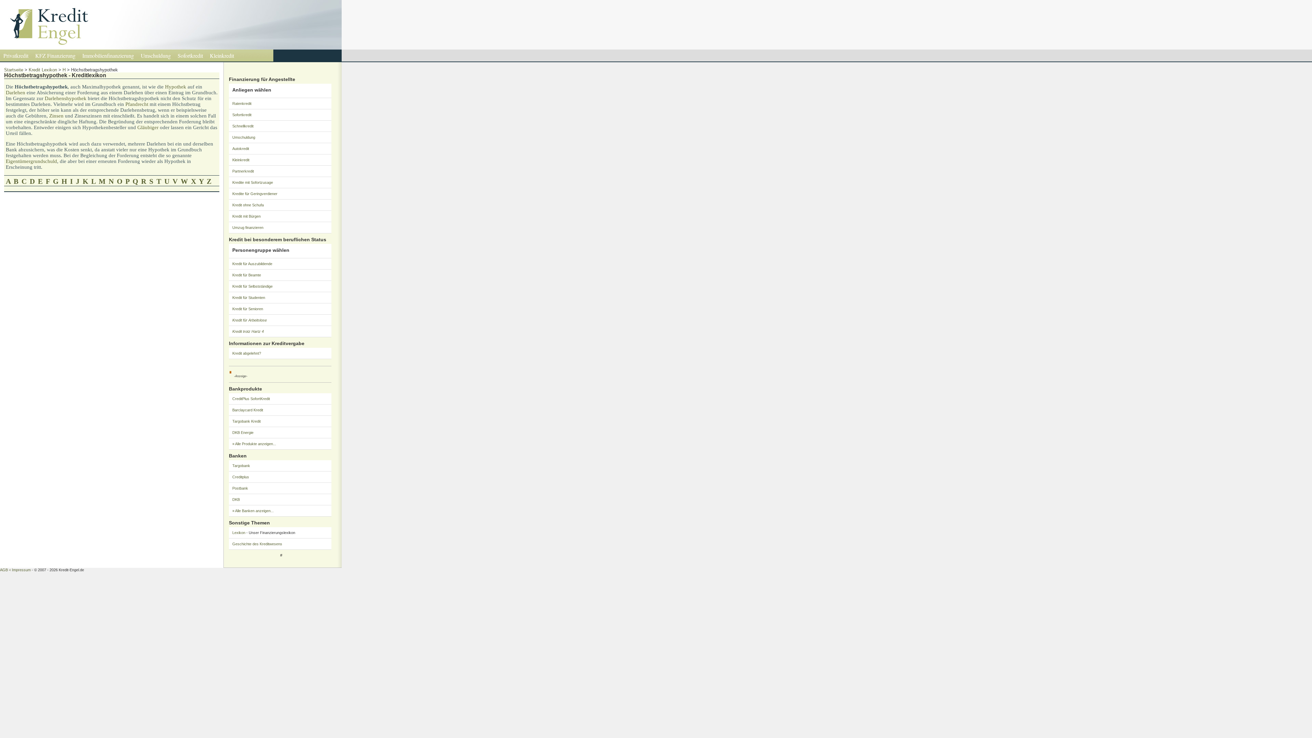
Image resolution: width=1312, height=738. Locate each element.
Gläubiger (148, 127)
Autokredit (240, 149)
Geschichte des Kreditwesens (257, 544)
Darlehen (15, 92)
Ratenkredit (241, 103)
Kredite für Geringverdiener (254, 194)
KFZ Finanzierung (55, 55)
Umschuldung (156, 55)
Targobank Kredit (246, 421)
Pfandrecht (136, 104)
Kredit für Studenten (248, 298)
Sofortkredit (190, 55)
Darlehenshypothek (65, 98)
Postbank (240, 488)
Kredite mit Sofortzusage (252, 182)
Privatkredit (15, 55)
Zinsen (56, 116)
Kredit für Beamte (246, 275)
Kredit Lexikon (43, 69)
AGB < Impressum (15, 570)
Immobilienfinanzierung (108, 55)
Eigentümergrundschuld (31, 161)
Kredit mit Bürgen (246, 216)
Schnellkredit (243, 126)
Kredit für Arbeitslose (249, 320)
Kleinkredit (222, 55)
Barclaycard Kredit (247, 410)
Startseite (13, 69)
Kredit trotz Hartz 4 (248, 331)
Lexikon (238, 533)
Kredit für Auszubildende (252, 264)
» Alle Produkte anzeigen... (254, 444)
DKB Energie (243, 432)
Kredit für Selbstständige (252, 286)
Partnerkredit (243, 171)
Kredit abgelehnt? (246, 353)
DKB (236, 499)
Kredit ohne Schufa (248, 205)
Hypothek (175, 87)
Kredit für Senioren (247, 309)
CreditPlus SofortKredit (251, 399)
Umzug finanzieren (247, 228)
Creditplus (240, 477)
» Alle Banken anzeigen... (253, 511)
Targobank (241, 466)
